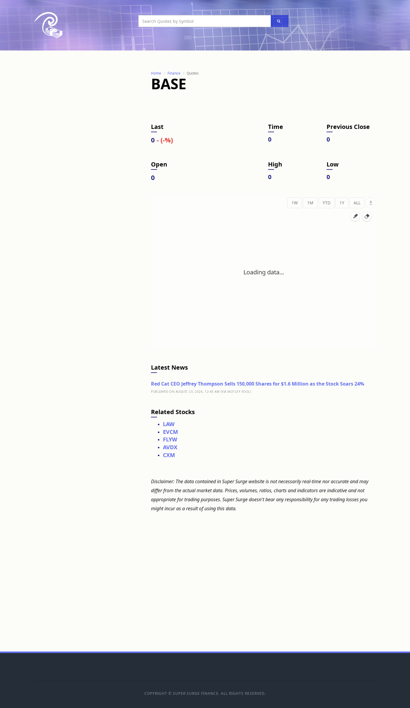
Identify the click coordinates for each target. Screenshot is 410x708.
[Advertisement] (79, 160)
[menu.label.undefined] (370, 202)
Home (156, 73)
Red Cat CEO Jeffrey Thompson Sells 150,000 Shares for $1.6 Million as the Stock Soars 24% (257, 383)
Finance (173, 73)
